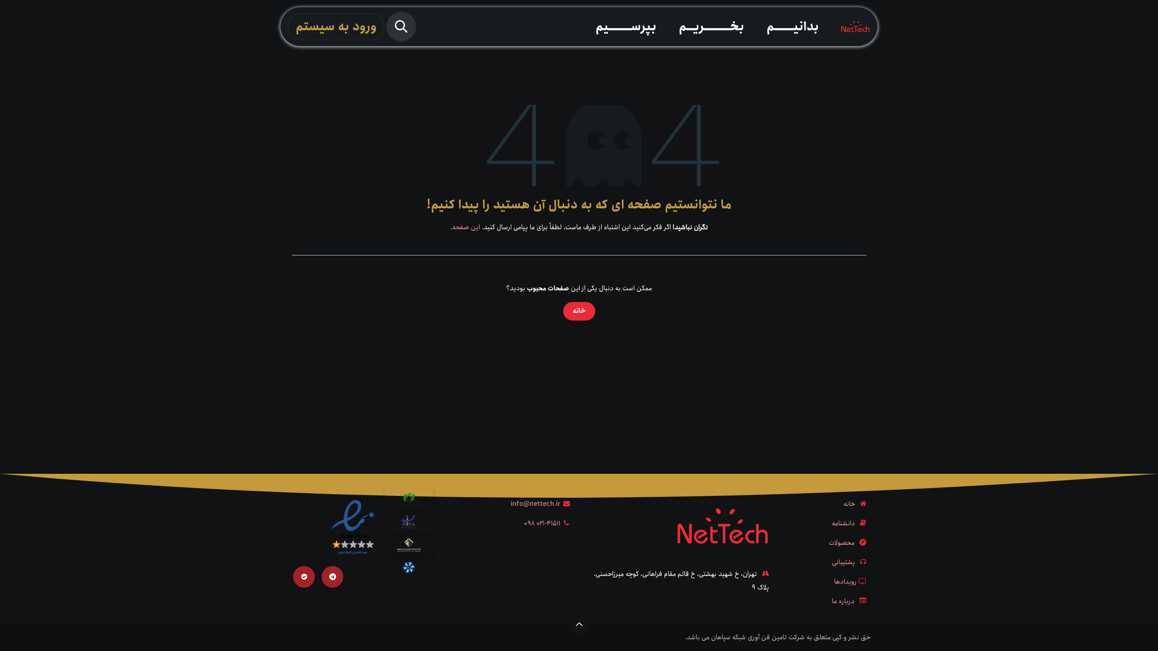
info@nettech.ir (535, 504)
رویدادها (845, 581)
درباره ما (843, 601)
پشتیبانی (843, 562)
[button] (401, 27)
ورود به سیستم (336, 27)
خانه (579, 311)
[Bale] (304, 577)
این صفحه (466, 227)
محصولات (841, 543)
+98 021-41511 (542, 523)
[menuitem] (792, 26)
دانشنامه (843, 523)
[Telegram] (332, 577)
